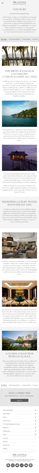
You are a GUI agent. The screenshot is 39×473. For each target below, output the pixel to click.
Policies (5, 441)
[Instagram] (13, 465)
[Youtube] (17, 465)
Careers (5, 438)
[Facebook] (8, 465)
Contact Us (6, 445)
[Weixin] (26, 465)
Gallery (5, 448)
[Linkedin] (31, 465)
